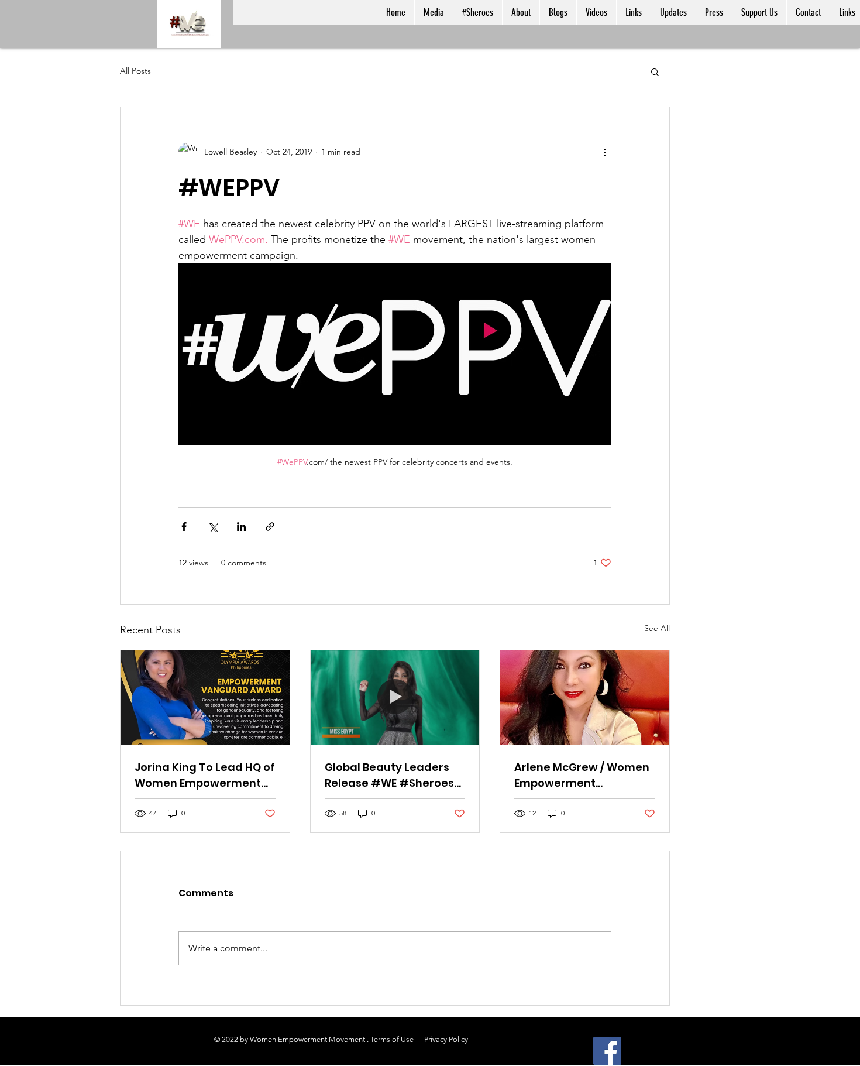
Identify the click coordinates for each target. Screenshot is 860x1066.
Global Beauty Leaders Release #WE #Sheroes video (389, 775)
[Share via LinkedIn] (241, 526)
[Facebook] (607, 1051)
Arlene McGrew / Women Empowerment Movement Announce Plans (581, 775)
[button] (655, 71)
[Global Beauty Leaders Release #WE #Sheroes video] (395, 697)
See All (657, 628)
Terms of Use (392, 1039)
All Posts (135, 71)
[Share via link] (270, 526)
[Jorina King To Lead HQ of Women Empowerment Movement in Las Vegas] (205, 697)
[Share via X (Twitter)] (212, 526)
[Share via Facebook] (184, 526)
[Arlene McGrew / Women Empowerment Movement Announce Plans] (584, 697)
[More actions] (604, 152)
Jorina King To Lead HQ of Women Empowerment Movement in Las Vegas (205, 775)
